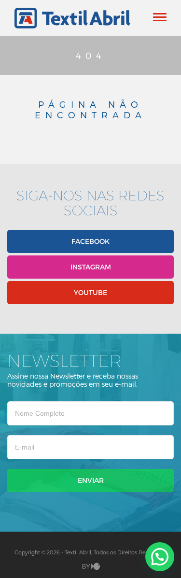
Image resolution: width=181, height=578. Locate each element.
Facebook (90, 241)
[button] (159, 556)
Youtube (90, 292)
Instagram (90, 267)
